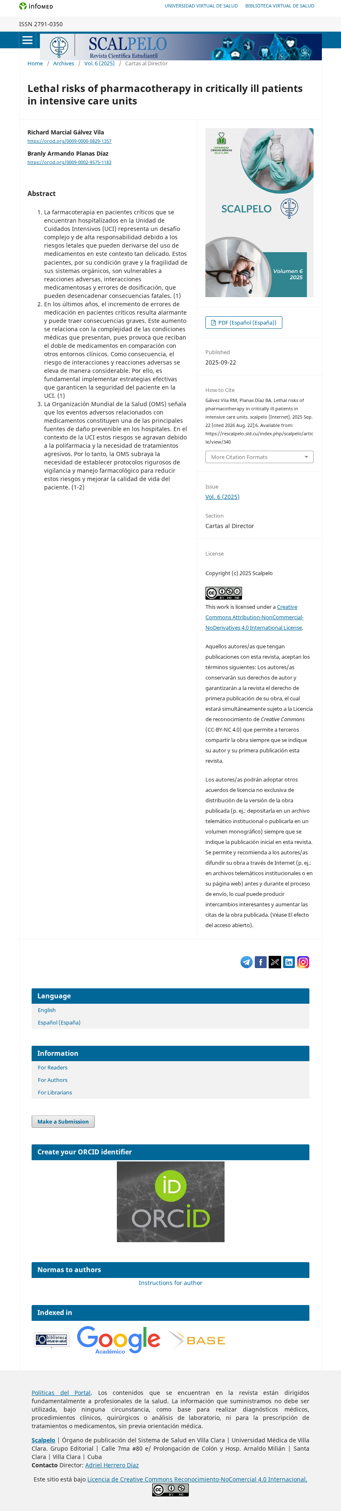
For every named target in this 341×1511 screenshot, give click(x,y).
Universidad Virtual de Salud (201, 5)
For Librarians (55, 1092)
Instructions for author (171, 1283)
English (47, 1010)
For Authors (52, 1080)
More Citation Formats (239, 457)
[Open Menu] (27, 40)
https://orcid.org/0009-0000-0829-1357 (69, 141)
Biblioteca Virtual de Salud (279, 5)
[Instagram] (303, 966)
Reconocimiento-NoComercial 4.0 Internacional (240, 1479)
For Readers (52, 1067)
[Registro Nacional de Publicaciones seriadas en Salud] (52, 1346)
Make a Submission (63, 1121)
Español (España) (59, 1022)
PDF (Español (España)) (247, 322)
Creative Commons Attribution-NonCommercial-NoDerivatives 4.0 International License (254, 617)
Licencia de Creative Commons (130, 1479)
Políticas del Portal (61, 1393)
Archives (63, 63)
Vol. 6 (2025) (99, 63)
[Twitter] (275, 966)
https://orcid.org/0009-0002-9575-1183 (69, 162)
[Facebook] (261, 966)
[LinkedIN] (289, 966)
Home (35, 63)
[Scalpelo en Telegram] (246, 966)
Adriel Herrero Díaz (112, 1465)
